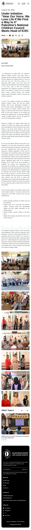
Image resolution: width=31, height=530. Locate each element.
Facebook (7, 508)
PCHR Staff (6, 483)
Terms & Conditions (11, 521)
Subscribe (24, 469)
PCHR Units (6, 480)
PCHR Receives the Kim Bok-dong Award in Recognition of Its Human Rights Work (15, 437)
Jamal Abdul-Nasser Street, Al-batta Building (14, 500)
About (4, 485)
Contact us (5, 488)
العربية (23, 3)
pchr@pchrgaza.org (8, 495)
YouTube (7, 515)
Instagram (7, 510)
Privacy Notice (21, 521)
